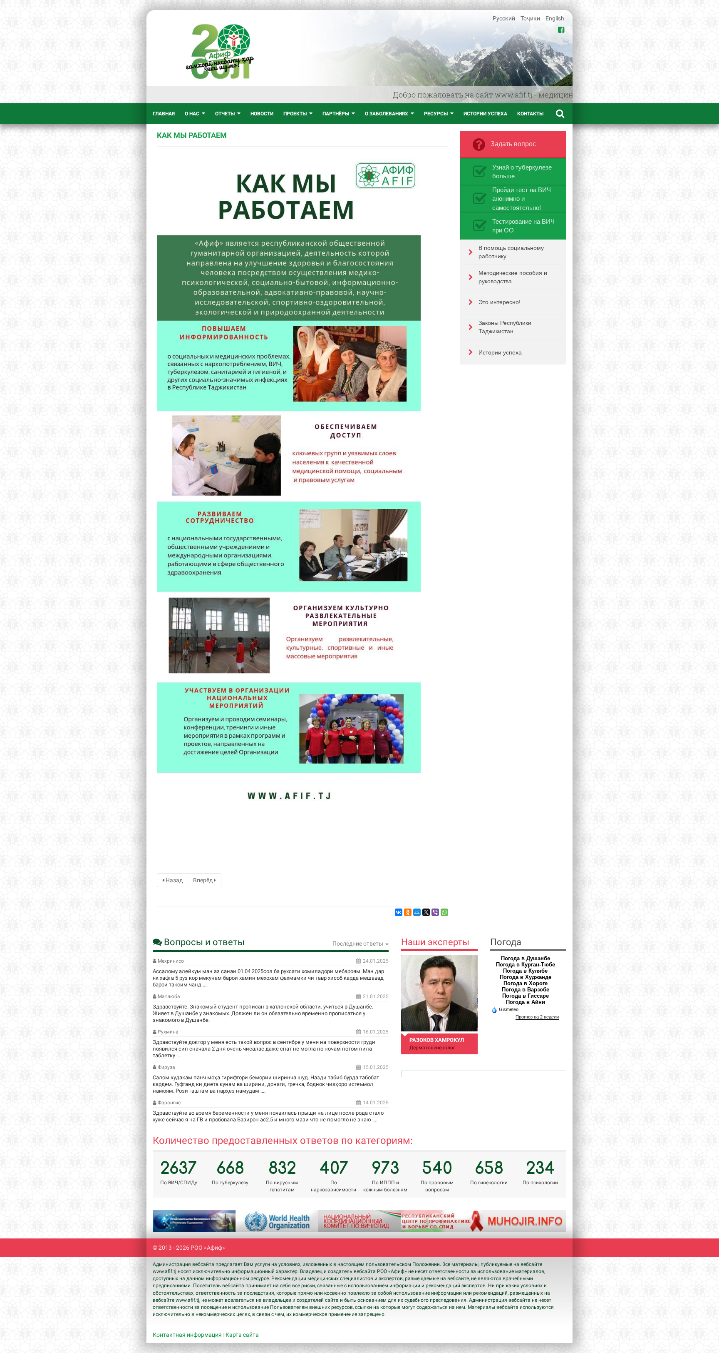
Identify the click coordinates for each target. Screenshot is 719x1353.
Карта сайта (242, 1334)
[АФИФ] (220, 51)
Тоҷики (531, 18)
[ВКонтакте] (398, 912)
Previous (169, 1221)
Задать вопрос (513, 143)
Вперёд (203, 880)
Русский (504, 18)
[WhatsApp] (444, 912)
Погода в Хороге (525, 983)
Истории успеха (485, 114)
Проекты (295, 114)
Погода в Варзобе (525, 989)
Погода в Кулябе (525, 971)
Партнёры (335, 114)
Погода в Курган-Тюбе (525, 964)
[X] (426, 912)
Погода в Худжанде (525, 977)
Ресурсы (436, 114)
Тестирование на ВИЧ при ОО (523, 226)
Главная (164, 114)
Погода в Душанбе (525, 958)
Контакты (530, 114)
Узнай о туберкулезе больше (522, 172)
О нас (192, 114)
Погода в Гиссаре (525, 996)
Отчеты (225, 114)
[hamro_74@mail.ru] (439, 993)
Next (549, 1221)
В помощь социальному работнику (511, 252)
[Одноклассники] (408, 912)
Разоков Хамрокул (436, 1040)
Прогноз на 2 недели (537, 1016)
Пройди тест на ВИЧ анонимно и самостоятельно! (521, 198)
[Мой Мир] (417, 912)
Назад (173, 880)
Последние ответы (358, 943)
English (554, 18)
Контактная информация (187, 1334)
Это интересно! (500, 302)
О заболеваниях (386, 114)
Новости (261, 114)
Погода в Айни (525, 1002)
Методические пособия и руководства (513, 277)
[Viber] (435, 912)
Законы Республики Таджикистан (505, 327)
